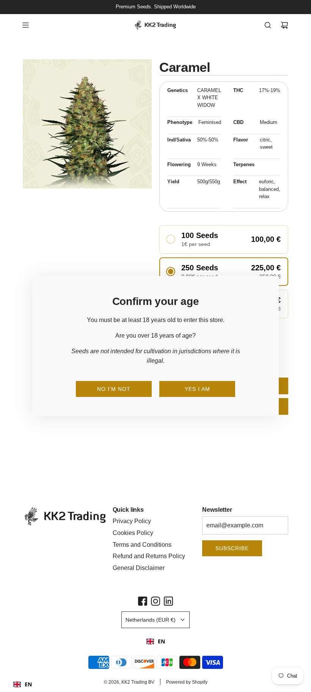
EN (161, 641)
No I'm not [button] (113, 389)
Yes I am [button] (197, 389)
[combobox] (156, 641)
